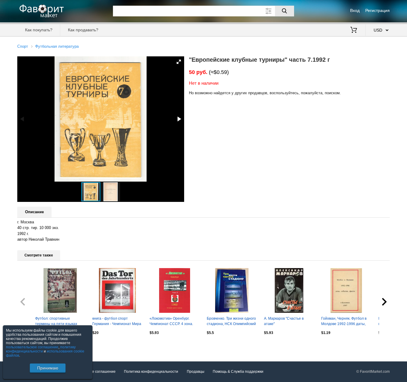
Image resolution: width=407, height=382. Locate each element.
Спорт (22, 46)
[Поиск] (284, 11)
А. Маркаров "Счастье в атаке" (284, 321)
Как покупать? (38, 29)
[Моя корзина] (354, 30)
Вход (355, 10)
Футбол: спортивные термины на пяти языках (56, 321)
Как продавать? (83, 29)
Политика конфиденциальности (151, 371)
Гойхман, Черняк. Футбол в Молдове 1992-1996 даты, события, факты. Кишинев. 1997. (343, 321)
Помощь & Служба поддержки (238, 371)
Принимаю (47, 368)
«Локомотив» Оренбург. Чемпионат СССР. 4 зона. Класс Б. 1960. (171, 321)
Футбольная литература (57, 46)
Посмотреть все (30, 346)
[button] (179, 61)
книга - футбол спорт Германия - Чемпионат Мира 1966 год (116, 321)
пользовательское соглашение (32, 347)
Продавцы (195, 371)
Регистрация (377, 10)
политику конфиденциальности (41, 349)
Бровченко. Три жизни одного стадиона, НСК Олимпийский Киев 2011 (231, 321)
